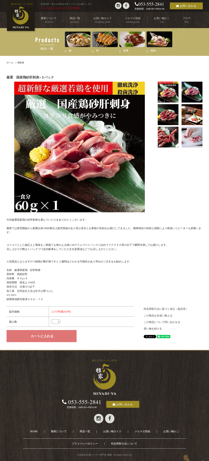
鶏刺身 (20, 62)
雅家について (59, 431)
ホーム (10, 62)
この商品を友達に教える (158, 315)
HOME (34, 431)
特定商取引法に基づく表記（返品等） (166, 308)
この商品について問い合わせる (162, 322)
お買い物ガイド (112, 431)
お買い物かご (171, 431)
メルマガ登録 (142, 431)
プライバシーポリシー (85, 443)
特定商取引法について (124, 443)
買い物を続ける (153, 328)
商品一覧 (85, 431)
